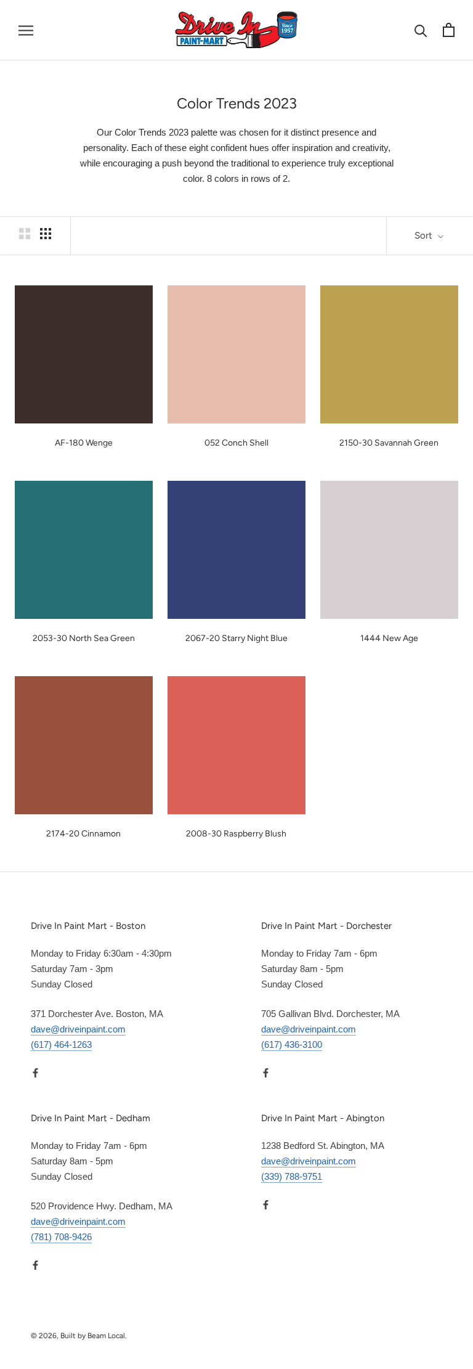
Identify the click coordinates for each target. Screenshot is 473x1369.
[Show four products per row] (45, 233)
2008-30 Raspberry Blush (236, 833)
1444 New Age (389, 638)
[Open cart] (449, 30)
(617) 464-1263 (61, 1044)
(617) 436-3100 (291, 1044)
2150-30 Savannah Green (389, 443)
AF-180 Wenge (84, 443)
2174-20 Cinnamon (83, 833)
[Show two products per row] (24, 233)
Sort (424, 235)
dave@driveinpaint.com (78, 1029)
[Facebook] (35, 1073)
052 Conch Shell (236, 443)
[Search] (420, 29)
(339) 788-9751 (291, 1176)
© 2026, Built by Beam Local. (79, 1335)
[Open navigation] (25, 30)
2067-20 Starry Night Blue (236, 638)
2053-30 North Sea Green (84, 638)
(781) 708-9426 (61, 1237)
